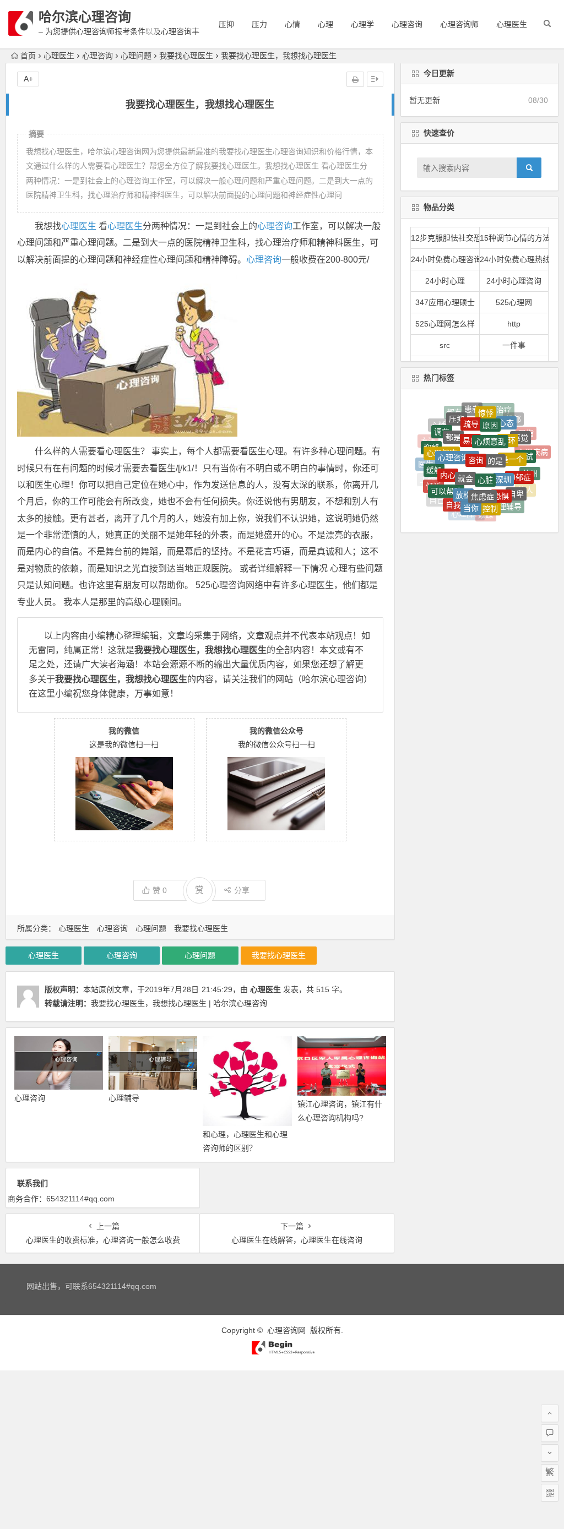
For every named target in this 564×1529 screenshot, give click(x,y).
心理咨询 (407, 24)
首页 (28, 55)
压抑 (226, 24)
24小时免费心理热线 (514, 259)
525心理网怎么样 (445, 323)
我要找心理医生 (186, 55)
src (445, 345)
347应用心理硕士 (445, 302)
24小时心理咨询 (513, 280)
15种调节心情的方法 (514, 237)
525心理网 (514, 302)
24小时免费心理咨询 (445, 259)
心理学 (362, 24)
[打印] (355, 79)
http (513, 323)
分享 (242, 890)
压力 (259, 24)
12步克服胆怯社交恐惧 (445, 237)
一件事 (513, 345)
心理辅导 (124, 1097)
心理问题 (136, 55)
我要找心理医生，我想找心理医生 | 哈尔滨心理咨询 (179, 1003)
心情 (292, 24)
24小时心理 (445, 280)
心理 (325, 24)
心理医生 (511, 24)
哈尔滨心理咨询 (85, 16)
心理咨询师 (459, 24)
